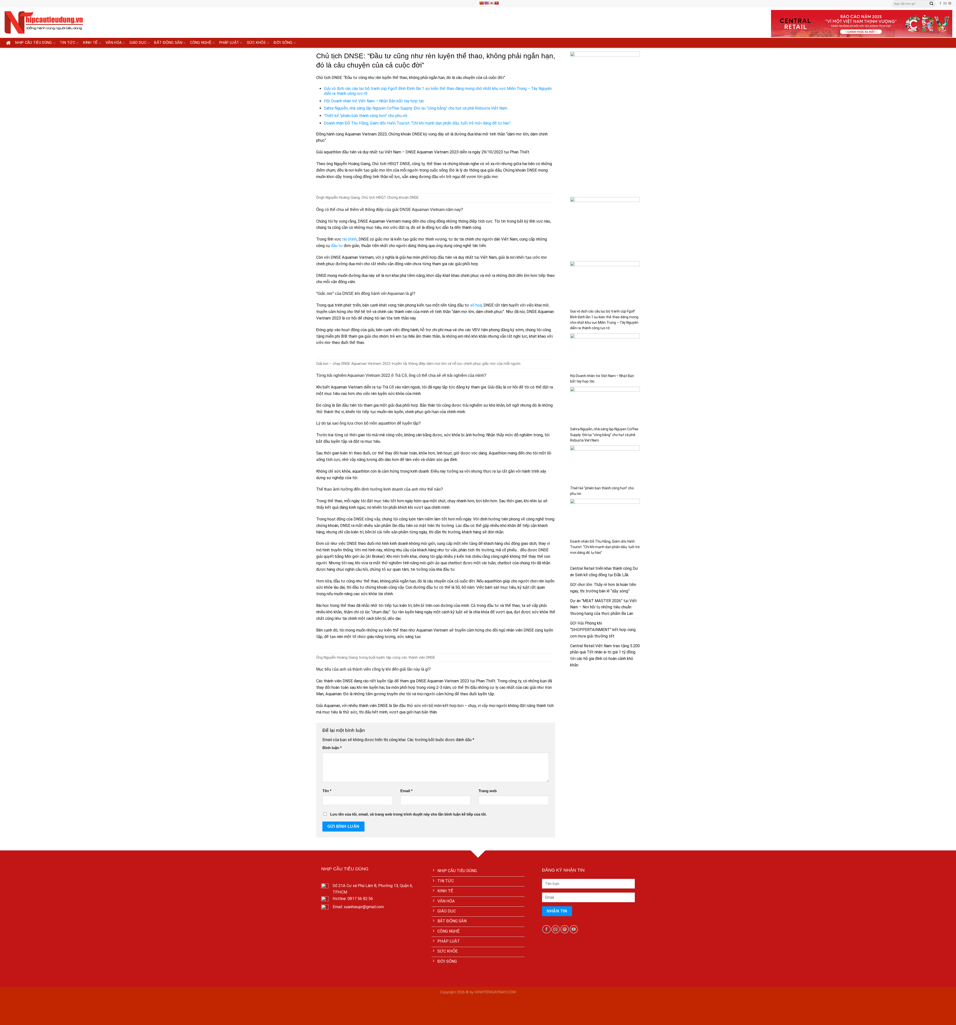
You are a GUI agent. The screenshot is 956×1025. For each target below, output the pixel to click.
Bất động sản (168, 43)
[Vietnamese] (496, 3)
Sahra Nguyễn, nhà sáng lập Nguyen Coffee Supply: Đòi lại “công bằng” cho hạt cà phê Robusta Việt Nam (415, 108)
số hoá (476, 305)
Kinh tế (90, 43)
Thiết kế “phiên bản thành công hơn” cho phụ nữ (366, 115)
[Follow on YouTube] (574, 929)
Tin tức (67, 43)
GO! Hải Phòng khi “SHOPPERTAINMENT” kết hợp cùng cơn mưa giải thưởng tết (603, 630)
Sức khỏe (256, 43)
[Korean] (491, 3)
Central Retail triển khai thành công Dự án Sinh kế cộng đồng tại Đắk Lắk (604, 571)
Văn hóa (113, 43)
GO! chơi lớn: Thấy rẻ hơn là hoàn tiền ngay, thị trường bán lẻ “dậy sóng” (603, 587)
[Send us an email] (945, 3)
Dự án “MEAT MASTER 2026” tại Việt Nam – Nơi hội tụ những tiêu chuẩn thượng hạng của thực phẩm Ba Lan (603, 607)
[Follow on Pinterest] (949, 3)
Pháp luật (229, 43)
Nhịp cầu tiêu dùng (33, 43)
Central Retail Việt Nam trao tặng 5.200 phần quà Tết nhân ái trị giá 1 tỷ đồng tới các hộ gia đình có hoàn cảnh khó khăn (605, 655)
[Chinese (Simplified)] (481, 3)
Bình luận (332, 748)
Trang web (487, 791)
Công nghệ (200, 43)
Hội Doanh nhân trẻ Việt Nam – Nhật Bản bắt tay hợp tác (374, 101)
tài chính (349, 239)
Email (406, 791)
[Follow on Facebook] (940, 3)
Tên (326, 791)
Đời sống (283, 43)
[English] (486, 3)
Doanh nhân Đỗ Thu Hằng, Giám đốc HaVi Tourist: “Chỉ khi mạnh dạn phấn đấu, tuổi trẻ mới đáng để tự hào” (417, 123)
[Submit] (931, 3)
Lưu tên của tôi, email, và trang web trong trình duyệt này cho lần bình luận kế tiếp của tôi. (408, 814)
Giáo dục (137, 43)
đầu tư (337, 245)
